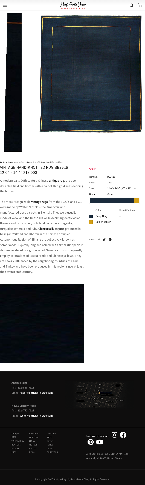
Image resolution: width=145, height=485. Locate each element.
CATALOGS (51, 433)
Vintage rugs (39, 202)
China (110, 194)
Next (134, 81)
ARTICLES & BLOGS (33, 439)
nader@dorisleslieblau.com (36, 392)
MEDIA (31, 452)
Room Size (31, 162)
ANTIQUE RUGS (15, 435)
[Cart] (140, 5)
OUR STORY (34, 433)
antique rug (56, 180)
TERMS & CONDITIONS (52, 450)
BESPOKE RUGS (15, 450)
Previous (10, 81)
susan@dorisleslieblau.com (36, 415)
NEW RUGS (16, 445)
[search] (131, 5)
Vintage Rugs (19, 162)
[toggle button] (5, 5)
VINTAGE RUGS (17, 441)
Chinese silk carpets (51, 229)
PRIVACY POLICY (50, 443)
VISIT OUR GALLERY (33, 447)
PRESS (49, 437)
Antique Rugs (6, 162)
